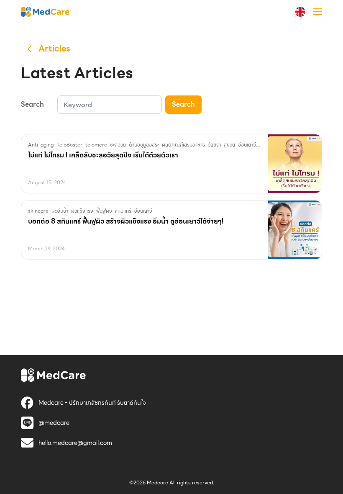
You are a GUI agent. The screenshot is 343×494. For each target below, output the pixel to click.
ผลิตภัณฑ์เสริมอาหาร (183, 145)
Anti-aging (41, 145)
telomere (96, 145)
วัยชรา (214, 145)
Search (183, 104)
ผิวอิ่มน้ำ (59, 211)
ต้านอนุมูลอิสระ (144, 145)
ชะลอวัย (118, 145)
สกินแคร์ (123, 211)
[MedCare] (45, 11)
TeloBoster (69, 145)
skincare (38, 211)
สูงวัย (229, 145)
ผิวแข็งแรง (82, 211)
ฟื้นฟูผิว (104, 211)
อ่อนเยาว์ (247, 145)
